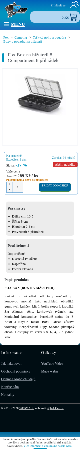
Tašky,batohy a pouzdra (49, 37)
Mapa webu (49, 371)
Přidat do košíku (55, 185)
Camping (20, 37)
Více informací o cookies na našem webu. (48, 445)
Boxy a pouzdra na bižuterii (22, 41)
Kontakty (7, 394)
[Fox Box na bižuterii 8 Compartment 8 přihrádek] (40, 95)
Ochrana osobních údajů (18, 379)
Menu (18, 24)
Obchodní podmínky (15, 371)
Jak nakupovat (11, 363)
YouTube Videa (52, 363)
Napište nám (10, 387)
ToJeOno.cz (57, 408)
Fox (6, 37)
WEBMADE (26, 408)
